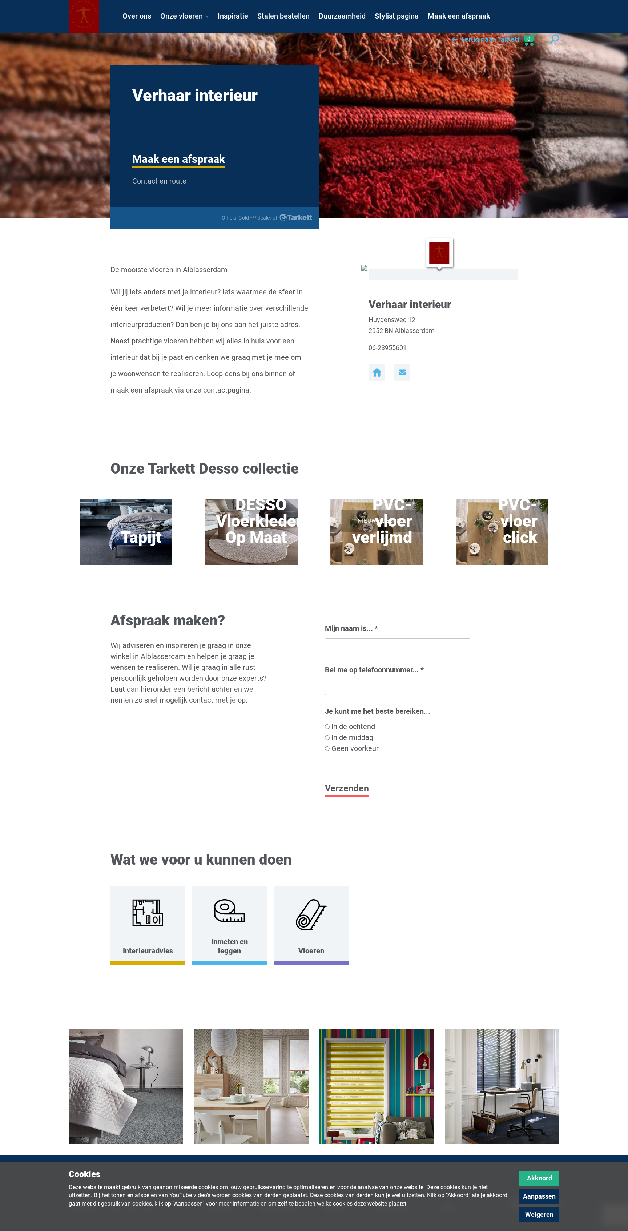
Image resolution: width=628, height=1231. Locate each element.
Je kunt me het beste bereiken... (377, 711)
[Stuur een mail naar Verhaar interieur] (402, 372)
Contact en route (159, 181)
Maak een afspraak (178, 159)
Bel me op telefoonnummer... (374, 669)
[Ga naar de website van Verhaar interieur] (377, 372)
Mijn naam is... (351, 628)
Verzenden (347, 788)
